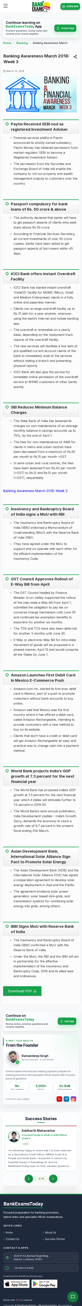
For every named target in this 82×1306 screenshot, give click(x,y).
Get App (69, 1021)
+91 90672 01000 (24, 1268)
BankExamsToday (23, 1204)
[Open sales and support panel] (73, 1297)
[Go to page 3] (53, 1179)
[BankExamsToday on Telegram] (66, 1099)
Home (7, 43)
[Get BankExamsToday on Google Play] (44, 1283)
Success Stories (55, 1239)
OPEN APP (72, 6)
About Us (50, 1232)
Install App (67, 28)
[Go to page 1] (29, 1179)
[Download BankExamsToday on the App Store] (16, 1283)
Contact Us (12, 1239)
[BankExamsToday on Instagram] (73, 1099)
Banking (22, 43)
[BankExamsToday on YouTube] (59, 1099)
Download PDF (20, 991)
